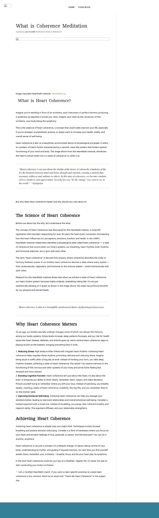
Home (71, 8)
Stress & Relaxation (54, 32)
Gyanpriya (20, 32)
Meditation (40, 32)
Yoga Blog (84, 8)
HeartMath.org (59, 94)
